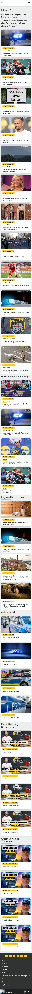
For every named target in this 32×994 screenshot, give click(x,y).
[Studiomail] (21, 956)
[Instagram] (14, 956)
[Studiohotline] (25, 956)
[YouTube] (18, 956)
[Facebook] (10, 956)
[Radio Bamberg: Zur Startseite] (14, 3)
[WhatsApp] (6, 956)
